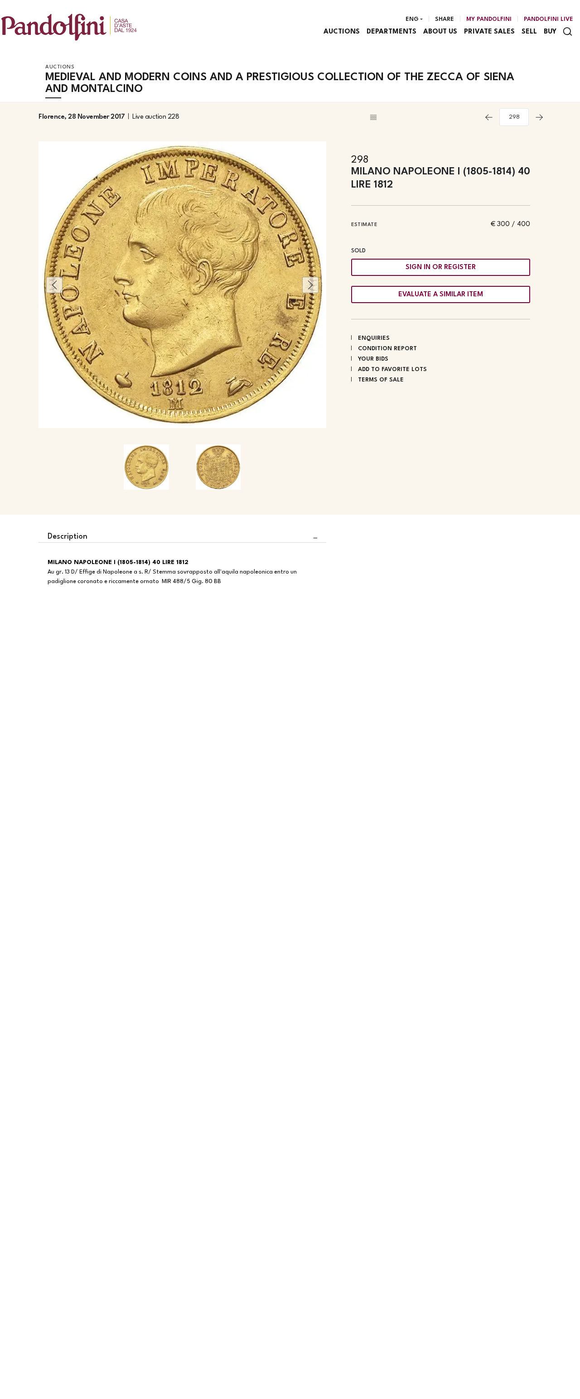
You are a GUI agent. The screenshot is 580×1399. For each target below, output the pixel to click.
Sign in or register (441, 267)
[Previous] (489, 117)
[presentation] (54, 285)
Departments (391, 32)
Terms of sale (381, 380)
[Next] (539, 117)
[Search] (567, 31)
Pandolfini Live (548, 19)
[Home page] (69, 26)
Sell (529, 32)
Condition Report (387, 349)
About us (440, 32)
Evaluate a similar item (440, 294)
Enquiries (374, 338)
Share (444, 19)
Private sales (489, 32)
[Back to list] (423, 117)
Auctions (342, 32)
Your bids (373, 359)
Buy (550, 32)
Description (67, 536)
